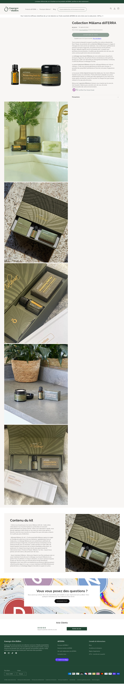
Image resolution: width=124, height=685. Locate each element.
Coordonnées (72, 679)
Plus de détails (97, 38)
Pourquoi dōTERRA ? (63, 645)
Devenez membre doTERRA (65, 648)
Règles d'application (94, 651)
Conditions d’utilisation (51, 679)
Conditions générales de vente (83, 679)
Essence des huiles (12, 679)
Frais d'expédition (83, 29)
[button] (31, 9)
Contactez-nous (62, 654)
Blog (90, 645)
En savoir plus (62, 601)
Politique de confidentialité (38, 679)
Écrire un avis (76, 629)
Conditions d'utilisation (95, 648)
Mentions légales (96, 679)
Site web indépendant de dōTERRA (67, 651)
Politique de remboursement (24, 679)
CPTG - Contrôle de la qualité (97, 654)
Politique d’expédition (63, 679)
